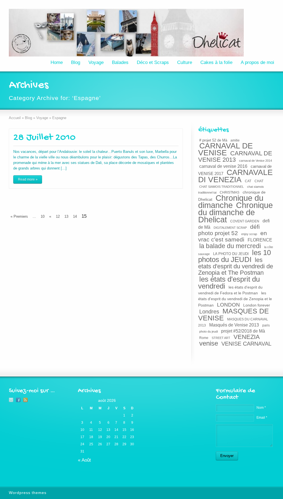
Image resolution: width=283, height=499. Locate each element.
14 (75, 216)
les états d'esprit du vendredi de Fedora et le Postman (230, 290)
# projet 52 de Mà (213, 140)
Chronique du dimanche (230, 201)
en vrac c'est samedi (232, 236)
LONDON (228, 305)
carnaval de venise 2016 (223, 166)
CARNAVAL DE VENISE (225, 149)
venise (208, 343)
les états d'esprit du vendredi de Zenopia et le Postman (235, 299)
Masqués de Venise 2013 (234, 324)
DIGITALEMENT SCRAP (230, 227)
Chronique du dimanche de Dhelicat (235, 212)
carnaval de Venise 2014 (255, 160)
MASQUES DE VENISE (233, 314)
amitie (235, 140)
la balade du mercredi (230, 245)
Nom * (261, 408)
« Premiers (19, 216)
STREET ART (221, 337)
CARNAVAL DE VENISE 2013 (235, 156)
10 (42, 216)
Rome (203, 338)
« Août (84, 460)
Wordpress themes (27, 492)
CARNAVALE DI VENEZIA (235, 176)
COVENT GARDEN (244, 221)
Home (57, 62)
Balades (120, 62)
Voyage (96, 62)
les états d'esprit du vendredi (229, 282)
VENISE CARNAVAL (246, 344)
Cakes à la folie (216, 62)
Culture (184, 62)
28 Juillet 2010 (44, 138)
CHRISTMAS (229, 192)
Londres (209, 311)
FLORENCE (260, 239)
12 (58, 216)
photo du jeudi (208, 331)
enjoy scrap (249, 234)
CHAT (259, 181)
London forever (256, 305)
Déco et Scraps (153, 62)
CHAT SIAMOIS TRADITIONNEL (221, 186)
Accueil (15, 118)
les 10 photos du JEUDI (234, 256)
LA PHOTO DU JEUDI (231, 254)
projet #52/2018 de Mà (243, 330)
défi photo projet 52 (229, 229)
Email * (261, 418)
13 (66, 216)
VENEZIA (247, 336)
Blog (75, 62)
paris (266, 325)
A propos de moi (257, 62)
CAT (248, 181)
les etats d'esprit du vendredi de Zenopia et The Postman (235, 266)
